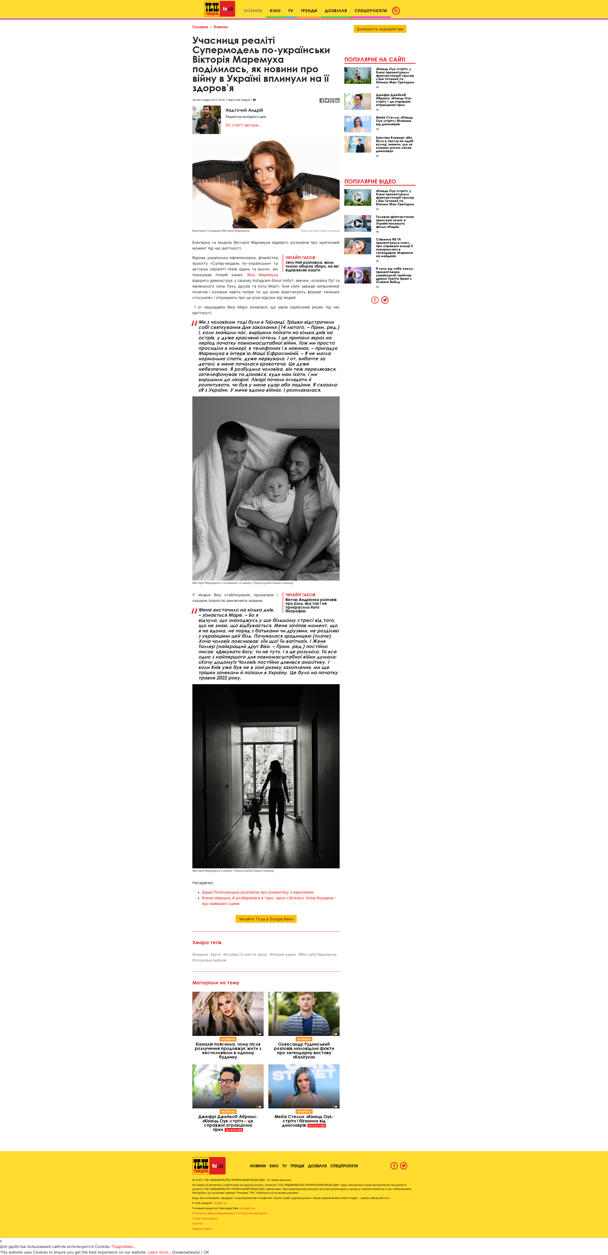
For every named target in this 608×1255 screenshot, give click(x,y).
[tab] (375, 300)
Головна (200, 26)
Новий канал (284, 954)
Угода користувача (204, 1218)
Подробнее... (123, 1246)
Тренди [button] (309, 10)
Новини (221, 26)
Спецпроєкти (344, 1166)
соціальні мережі (211, 960)
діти (217, 954)
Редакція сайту (202, 1228)
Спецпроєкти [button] (371, 10)
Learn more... (159, 1252)
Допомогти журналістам (380, 29)
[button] (397, 11)
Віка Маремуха (262, 274)
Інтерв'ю (228, 1112)
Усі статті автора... (243, 125)
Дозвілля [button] (336, 10)
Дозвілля (317, 1166)
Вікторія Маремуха (319, 954)
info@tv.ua (219, 1203)
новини (201, 954)
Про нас (197, 1223)
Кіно (274, 1166)
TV (284, 1166)
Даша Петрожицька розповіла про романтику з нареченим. (258, 892)
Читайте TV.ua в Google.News (266, 919)
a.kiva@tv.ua (247, 1208)
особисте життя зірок (246, 954)
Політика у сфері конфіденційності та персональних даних (229, 1213)
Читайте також (312, 263)
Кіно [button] (275, 10)
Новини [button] (253, 10)
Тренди (297, 1166)
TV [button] (290, 10)
